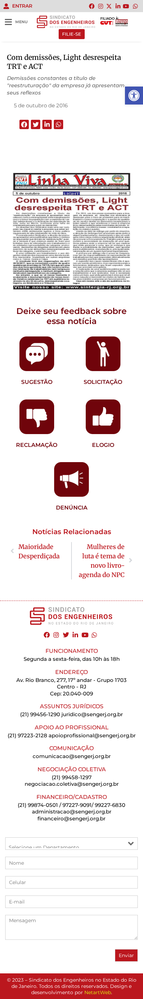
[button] (24, 124)
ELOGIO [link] (103, 445)
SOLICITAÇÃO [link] (103, 382)
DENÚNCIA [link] (71, 507)
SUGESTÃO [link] (36, 382)
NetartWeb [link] (97, 992)
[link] (134, 96)
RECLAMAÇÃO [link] (36, 445)
